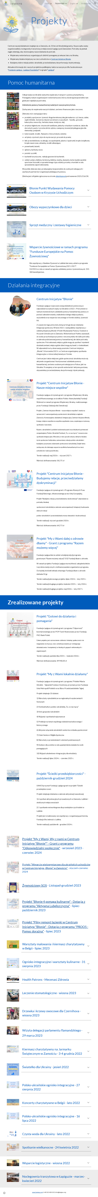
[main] (49, 20)
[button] (95, 3)
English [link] (73, 3)
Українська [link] (59, 3)
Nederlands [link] (86, 3)
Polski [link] (47, 3)
